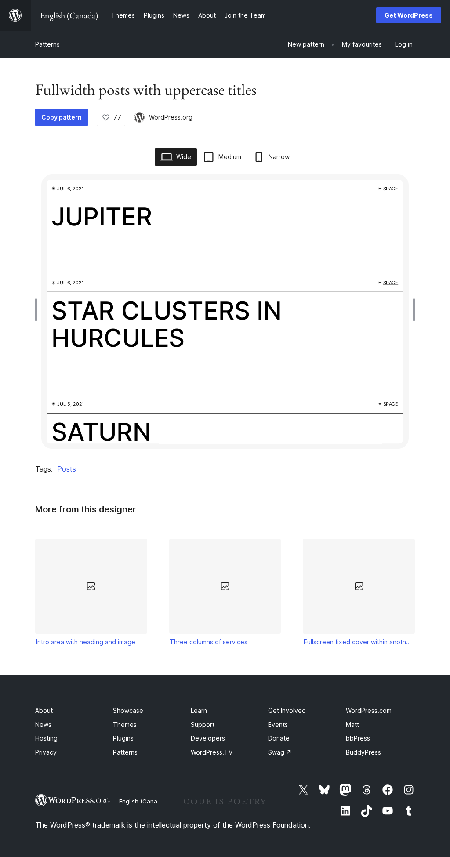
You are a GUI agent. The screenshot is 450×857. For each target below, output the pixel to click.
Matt (352, 724)
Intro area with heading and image (85, 642)
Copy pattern (61, 117)
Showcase (128, 710)
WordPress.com (369, 710)
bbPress (358, 738)
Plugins (123, 738)
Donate (279, 738)
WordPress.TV (211, 752)
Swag (280, 752)
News (43, 724)
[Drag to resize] (38, 309)
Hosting (46, 738)
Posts (66, 469)
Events (278, 724)
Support (202, 724)
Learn (199, 710)
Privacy (46, 752)
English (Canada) (142, 801)
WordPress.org (170, 117)
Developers (208, 738)
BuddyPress (363, 752)
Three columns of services (208, 642)
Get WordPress (409, 15)
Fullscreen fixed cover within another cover (359, 642)
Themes (125, 724)
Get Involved (287, 710)
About (44, 710)
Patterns (47, 44)
